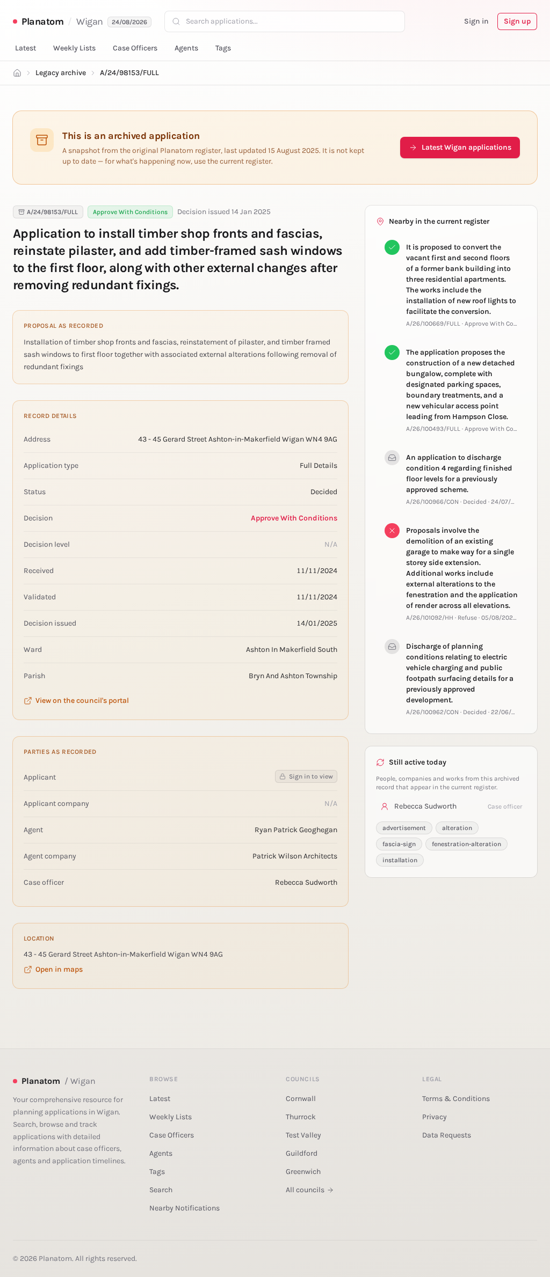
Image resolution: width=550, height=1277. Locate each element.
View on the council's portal (82, 700)
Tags (223, 48)
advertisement (404, 828)
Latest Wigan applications (466, 147)
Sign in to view (311, 776)
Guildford (301, 1153)
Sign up (517, 21)
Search (160, 1189)
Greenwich (303, 1171)
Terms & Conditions (456, 1098)
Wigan (89, 21)
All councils (305, 1189)
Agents (186, 48)
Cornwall (301, 1098)
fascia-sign (399, 844)
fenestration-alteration (466, 844)
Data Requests (446, 1135)
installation (399, 860)
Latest (25, 48)
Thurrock (301, 1116)
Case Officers (135, 48)
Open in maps (59, 969)
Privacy (434, 1116)
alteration (457, 828)
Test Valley (303, 1135)
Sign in (476, 21)
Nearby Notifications (184, 1208)
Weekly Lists (74, 48)
